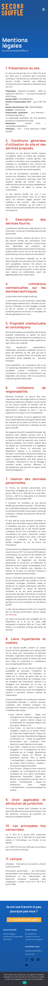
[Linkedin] (38, 959)
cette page (13, 615)
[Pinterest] (32, 959)
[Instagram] (26, 959)
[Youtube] (26, 965)
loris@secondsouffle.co (33, 951)
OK (25, 983)
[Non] (44, 979)
